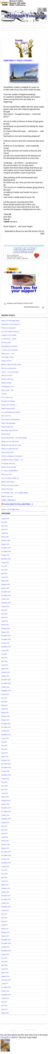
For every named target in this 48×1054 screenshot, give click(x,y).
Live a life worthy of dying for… (11, 331)
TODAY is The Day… (8, 379)
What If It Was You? (7, 427)
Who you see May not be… (9, 368)
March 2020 (5, 797)
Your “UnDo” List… (7, 397)
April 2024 (4, 621)
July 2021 (4, 742)
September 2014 (6, 994)
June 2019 (4, 830)
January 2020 (5, 804)
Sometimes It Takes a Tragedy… (18, 60)
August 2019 (5, 822)
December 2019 (6, 808)
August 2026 (5, 518)
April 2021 (4, 753)
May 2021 (4, 749)
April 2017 (4, 925)
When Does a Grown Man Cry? (10, 324)
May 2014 (4, 1009)
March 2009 (5, 1013)
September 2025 (6, 559)
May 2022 (4, 705)
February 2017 (5, 932)
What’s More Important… (9, 423)
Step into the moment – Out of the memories (14, 438)
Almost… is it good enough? (9, 372)
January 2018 (5, 892)
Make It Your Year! (7, 496)
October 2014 (5, 991)
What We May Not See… (8, 408)
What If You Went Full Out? (9, 449)
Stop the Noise (5, 434)
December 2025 (6, 548)
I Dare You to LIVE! (7, 452)
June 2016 (4, 961)
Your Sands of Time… (8, 357)
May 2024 (4, 617)
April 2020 (4, 793)
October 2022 (5, 687)
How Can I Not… (6, 416)
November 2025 (6, 551)
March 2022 (5, 712)
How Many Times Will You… (10, 430)
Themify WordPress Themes (32, 1030)
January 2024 (5, 632)
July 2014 (4, 1002)
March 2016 (5, 972)
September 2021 (6, 734)
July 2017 (4, 914)
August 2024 (5, 606)
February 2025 (5, 584)
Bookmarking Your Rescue (9, 346)
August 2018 (5, 866)
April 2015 (4, 983)
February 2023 (5, 672)
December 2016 (6, 940)
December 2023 (6, 636)
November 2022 (6, 683)
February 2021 (5, 760)
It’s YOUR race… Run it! (8, 339)
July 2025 (4, 566)
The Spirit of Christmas (8, 401)
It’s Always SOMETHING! (9, 471)
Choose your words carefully (9, 485)
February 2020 (5, 800)
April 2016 (4, 969)
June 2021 (4, 745)
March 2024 (5, 625)
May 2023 (4, 661)
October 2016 (5, 947)
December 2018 (6, 852)
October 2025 (5, 555)
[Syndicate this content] (2, 504)
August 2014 (5, 998)
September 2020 (6, 775)
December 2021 (6, 724)
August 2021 (5, 738)
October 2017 (5, 903)
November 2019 (6, 811)
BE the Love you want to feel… (10, 441)
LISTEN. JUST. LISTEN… (9, 335)
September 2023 (6, 647)
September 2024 (6, 603)
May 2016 (4, 965)
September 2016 (6, 951)
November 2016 (6, 943)
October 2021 (5, 731)
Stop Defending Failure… (32, 307)
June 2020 (4, 786)
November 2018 (6, 855)
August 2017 (5, 910)
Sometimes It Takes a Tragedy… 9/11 (12, 460)
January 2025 (5, 588)
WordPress (19, 1030)
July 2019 (4, 826)
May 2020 (4, 789)
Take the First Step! (7, 489)
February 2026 (5, 540)
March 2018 (5, 885)
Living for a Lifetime (9, 1037)
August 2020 (5, 778)
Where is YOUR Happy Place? (10, 321)
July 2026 (4, 522)
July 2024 (4, 610)
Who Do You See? (6, 375)
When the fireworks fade (8, 467)
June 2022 (4, 702)
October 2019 (5, 815)
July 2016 (4, 958)
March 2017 (5, 929)
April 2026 (4, 533)
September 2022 (6, 690)
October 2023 (5, 643)
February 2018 (5, 888)
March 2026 (5, 537)
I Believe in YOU (6, 361)
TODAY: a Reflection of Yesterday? (11, 456)
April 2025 (4, 577)
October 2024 (5, 599)
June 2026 (4, 526)
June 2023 (4, 658)
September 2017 (6, 907)
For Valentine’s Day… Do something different (14, 493)
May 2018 (4, 877)
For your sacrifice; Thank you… (10, 478)
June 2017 (4, 918)
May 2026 (4, 529)
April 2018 (4, 881)
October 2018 (5, 859)
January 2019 (5, 848)
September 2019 (6, 819)
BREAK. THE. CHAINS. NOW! (11, 364)
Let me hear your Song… (8, 463)
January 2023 (5, 676)
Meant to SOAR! (6, 383)
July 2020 (4, 782)
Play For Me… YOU (7, 390)
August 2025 (5, 562)
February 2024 (5, 628)
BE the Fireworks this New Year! (11, 445)
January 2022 (5, 720)
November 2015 (6, 980)
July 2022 (4, 698)
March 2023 (5, 669)
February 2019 (5, 844)
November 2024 (6, 595)
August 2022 (5, 694)
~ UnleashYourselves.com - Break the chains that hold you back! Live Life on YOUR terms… (17, 14)
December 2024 (6, 592)
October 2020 (5, 771)
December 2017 (6, 896)
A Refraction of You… (8, 386)
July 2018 (4, 870)
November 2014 (6, 987)
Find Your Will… (6, 342)
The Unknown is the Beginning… (11, 419)
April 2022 (4, 709)
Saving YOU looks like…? (9, 405)
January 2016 (5, 976)
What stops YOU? (6, 474)
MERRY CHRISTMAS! (8, 500)
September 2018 (6, 863)
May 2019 (4, 833)
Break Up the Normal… (8, 482)
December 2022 (6, 680)
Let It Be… (4, 394)
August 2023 (5, 650)
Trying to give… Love (7, 353)
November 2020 (6, 767)
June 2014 (4, 1005)
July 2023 (4, 654)
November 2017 (6, 899)
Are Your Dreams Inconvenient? (10, 412)
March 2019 (5, 841)
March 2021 (5, 756)
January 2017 (5, 936)
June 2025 (4, 570)
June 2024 (4, 614)
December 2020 (6, 764)
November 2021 (6, 727)
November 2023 (6, 639)
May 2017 (4, 921)
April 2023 (4, 665)
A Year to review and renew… (10, 350)
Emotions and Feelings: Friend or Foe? (20, 303)
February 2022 (5, 716)
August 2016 (5, 954)
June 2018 (4, 874)
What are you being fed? (8, 328)
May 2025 (4, 573)
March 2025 (5, 581)
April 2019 (4, 837)
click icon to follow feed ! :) (18, 504)
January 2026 (5, 544)
